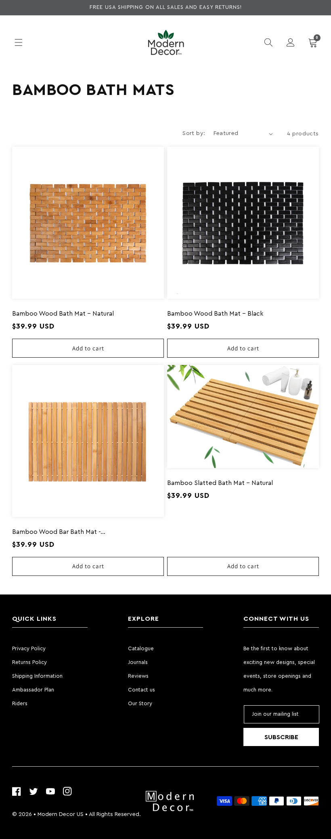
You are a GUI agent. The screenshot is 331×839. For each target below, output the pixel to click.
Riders (19, 703)
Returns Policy (29, 662)
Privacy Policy (29, 648)
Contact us (141, 689)
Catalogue (141, 648)
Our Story (140, 703)
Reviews (138, 676)
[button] (18, 42)
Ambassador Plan (33, 689)
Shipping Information (37, 676)
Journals (138, 662)
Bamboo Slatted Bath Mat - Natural (220, 483)
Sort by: (193, 133)
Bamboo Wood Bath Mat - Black (215, 313)
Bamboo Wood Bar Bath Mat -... (58, 532)
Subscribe (281, 737)
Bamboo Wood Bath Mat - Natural (63, 313)
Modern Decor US (61, 814)
